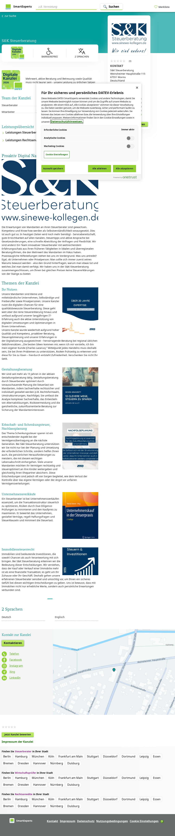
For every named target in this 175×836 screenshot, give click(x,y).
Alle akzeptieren (124, 168)
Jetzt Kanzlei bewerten (19, 735)
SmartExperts (22, 6)
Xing (12, 672)
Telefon (14, 654)
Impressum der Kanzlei (17, 742)
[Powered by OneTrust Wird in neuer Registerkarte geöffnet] (126, 178)
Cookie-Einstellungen (57, 154)
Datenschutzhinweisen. (67, 121)
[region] (88, 132)
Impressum (67, 821)
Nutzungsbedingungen (112, 821)
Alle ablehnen (99, 168)
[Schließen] (137, 87)
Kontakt (52, 821)
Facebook (15, 660)
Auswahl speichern (53, 168)
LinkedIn (15, 678)
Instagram (16, 666)
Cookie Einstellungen (144, 821)
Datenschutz (86, 821)
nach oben (166, 811)
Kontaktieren (13, 643)
